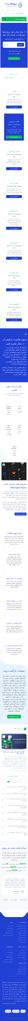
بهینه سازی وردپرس (20, 973)
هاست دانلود (22, 942)
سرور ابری (23, 950)
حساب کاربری (19, 10)
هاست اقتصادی (22, 939)
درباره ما (10, 950)
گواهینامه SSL (22, 969)
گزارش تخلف (8, 1011)
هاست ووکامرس (21, 925)
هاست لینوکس (22, 932)
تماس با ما (13, 13)
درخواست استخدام (8, 961)
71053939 (19, 13)
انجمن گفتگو (7, 13)
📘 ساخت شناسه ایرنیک (15, 51)
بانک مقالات (8, 10)
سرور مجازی (22, 952)
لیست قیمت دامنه (8, 935)
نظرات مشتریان (9, 959)
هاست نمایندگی (22, 937)
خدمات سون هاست (14, 58)
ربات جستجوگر (9, 932)
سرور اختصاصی (21, 954)
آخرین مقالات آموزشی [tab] (14, 776)
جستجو (20, 44)
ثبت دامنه (10, 925)
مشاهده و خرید (14, 107)
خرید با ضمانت (14, 716)
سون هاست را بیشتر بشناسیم (9, 1003)
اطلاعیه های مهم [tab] (14, 781)
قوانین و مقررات (16, 1011)
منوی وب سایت (20, 19)
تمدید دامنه (10, 930)
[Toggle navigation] (4, 19)
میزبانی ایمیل (22, 935)
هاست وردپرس (22, 928)
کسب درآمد (23, 966)
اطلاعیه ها (13, 10)
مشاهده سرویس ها (20, 514)
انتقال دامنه (10, 928)
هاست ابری (23, 930)
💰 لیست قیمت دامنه (14, 53)
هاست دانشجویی (21, 971)
